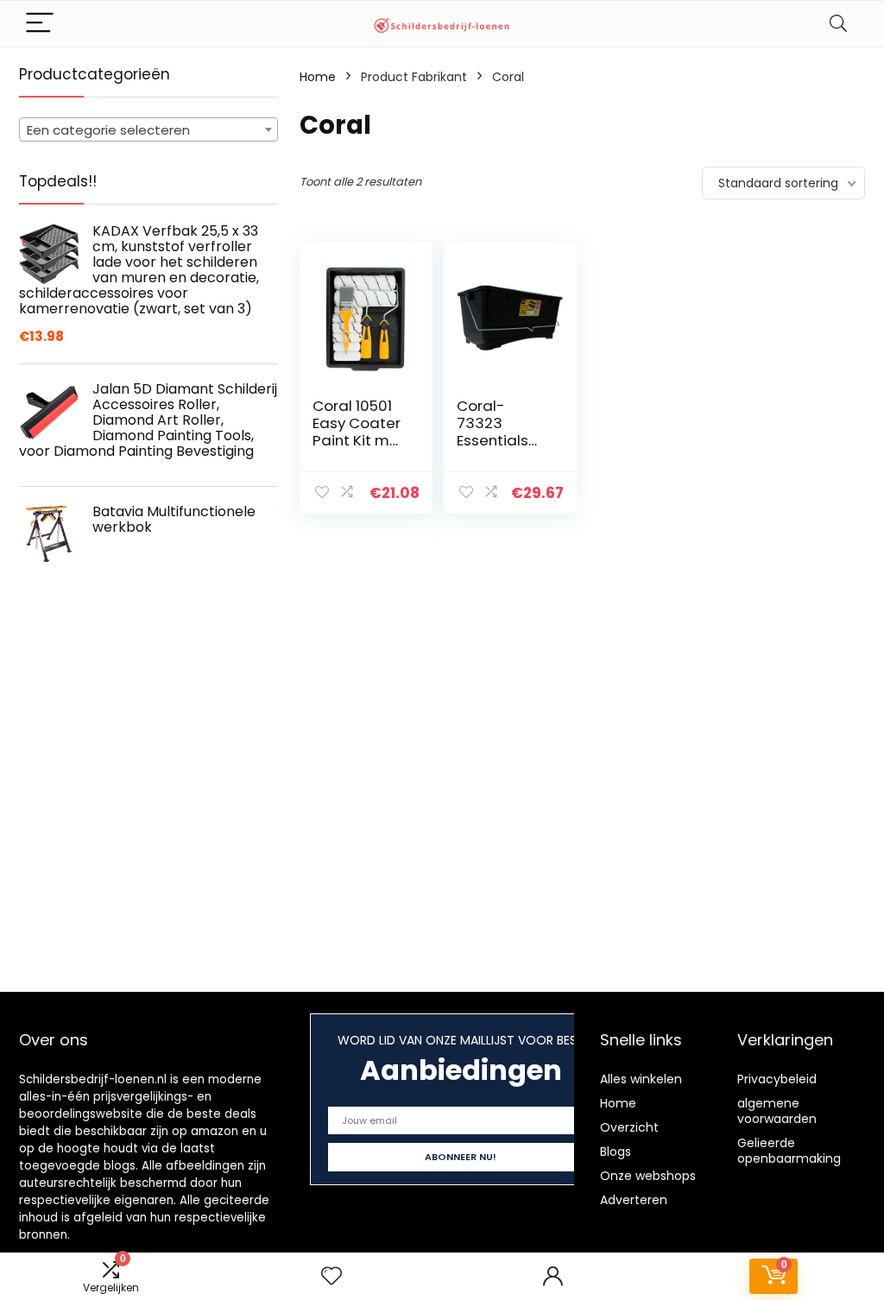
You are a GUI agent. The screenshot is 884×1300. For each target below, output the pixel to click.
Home (318, 76)
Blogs (615, 1151)
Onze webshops (648, 1175)
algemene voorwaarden (777, 1111)
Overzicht (629, 1127)
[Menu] (39, 24)
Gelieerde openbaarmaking (789, 1150)
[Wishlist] (331, 1276)
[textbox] (148, 130)
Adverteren (633, 1199)
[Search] (838, 24)
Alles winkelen (641, 1079)
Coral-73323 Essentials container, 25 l (503, 440)
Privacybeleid (777, 1079)
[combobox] (148, 129)
